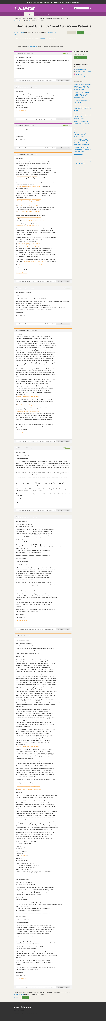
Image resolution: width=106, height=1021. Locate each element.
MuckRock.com (75, 2)
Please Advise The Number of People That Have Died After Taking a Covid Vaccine (81, 94)
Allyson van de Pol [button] (23, 53)
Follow (80, 33)
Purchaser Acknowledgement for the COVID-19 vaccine (82, 133)
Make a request (18, 14)
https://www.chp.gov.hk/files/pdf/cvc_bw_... (29, 225)
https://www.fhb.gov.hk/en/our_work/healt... (29, 411)
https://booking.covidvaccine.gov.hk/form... (28, 186)
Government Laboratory (79, 130)
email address (23, 855)
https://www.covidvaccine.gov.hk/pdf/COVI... (29, 199)
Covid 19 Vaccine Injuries (80, 128)
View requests (29, 14)
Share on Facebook (81, 69)
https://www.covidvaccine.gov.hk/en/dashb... (29, 789)
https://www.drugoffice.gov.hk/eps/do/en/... (28, 396)
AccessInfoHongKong (25, 8)
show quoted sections (21, 110)
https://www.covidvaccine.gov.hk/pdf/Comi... (29, 211)
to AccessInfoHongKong (82, 75)
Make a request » (80, 58)
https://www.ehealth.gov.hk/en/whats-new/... (34, 220)
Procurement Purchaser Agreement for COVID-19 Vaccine (82, 140)
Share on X (78, 66)
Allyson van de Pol (19, 20)
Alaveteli (22, 1010)
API (36, 1013)
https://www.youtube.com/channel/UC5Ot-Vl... (30, 265)
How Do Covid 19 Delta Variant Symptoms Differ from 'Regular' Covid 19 (82, 108)
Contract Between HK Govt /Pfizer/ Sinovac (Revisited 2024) (82, 148)
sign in (30, 20)
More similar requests (78, 154)
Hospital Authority (78, 125)
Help (47, 14)
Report (67, 80)
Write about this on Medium (83, 71)
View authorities (39, 14)
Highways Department (79, 89)
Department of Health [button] (24, 87)
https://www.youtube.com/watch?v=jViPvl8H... (34, 261)
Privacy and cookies (29, 1013)
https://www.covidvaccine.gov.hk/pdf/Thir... (28, 206)
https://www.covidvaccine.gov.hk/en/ (27, 176)
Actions (71, 33)
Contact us (43, 38)
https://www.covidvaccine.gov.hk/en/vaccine (29, 405)
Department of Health (79, 97)
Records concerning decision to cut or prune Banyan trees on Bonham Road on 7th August (82, 86)
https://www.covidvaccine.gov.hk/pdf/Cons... (29, 243)
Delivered (67, 53)
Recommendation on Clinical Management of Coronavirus (81, 122)
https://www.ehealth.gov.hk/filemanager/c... (29, 217)
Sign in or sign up (65, 8)
